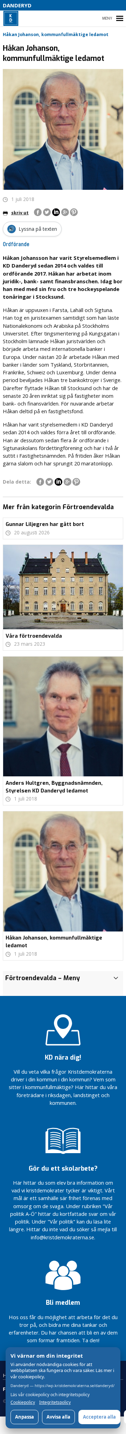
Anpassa (24, 1417)
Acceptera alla (99, 1417)
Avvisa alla (58, 1417)
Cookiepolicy (22, 1402)
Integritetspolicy (55, 1402)
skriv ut (20, 213)
